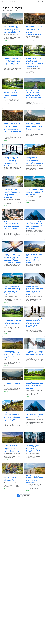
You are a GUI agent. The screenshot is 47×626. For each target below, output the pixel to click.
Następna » (26, 495)
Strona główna (41, 1)
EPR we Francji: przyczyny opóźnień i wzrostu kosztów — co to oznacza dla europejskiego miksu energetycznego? (34, 479)
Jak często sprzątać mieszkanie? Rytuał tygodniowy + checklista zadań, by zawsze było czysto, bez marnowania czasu (12, 322)
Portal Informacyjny (9, 2)
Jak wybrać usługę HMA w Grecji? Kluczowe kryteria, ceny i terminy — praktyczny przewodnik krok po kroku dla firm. (12, 94)
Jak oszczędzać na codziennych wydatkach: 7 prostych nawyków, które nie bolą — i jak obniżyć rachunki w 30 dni (12, 354)
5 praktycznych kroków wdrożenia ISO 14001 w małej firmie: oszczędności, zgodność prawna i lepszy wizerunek (34, 448)
